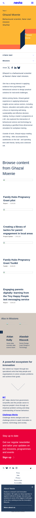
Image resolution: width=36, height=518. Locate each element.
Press (18, 473)
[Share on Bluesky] (18, 67)
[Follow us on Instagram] (16, 468)
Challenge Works (10, 415)
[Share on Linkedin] (15, 67)
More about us (9, 507)
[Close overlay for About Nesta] (33, 487)
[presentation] (1, 332)
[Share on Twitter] (8, 67)
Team (4, 10)
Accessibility (18, 483)
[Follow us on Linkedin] (13, 468)
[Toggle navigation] (32, 3)
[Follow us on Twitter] (4, 468)
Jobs (18, 475)
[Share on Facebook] (12, 67)
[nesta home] (18, 3)
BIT (4, 397)
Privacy (18, 478)
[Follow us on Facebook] (10, 468)
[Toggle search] (4, 3)
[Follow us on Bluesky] (7, 468)
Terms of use (18, 480)
